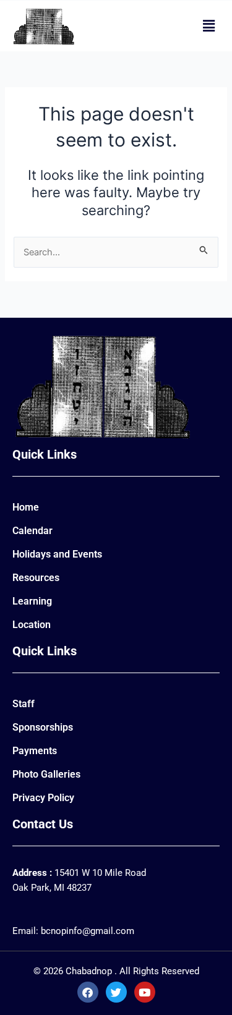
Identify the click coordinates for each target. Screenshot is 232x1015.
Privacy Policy (43, 798)
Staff (23, 704)
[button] (209, 25)
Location (31, 625)
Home (25, 507)
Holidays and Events (57, 554)
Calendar (32, 531)
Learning (32, 601)
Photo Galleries (46, 774)
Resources (35, 578)
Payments (34, 751)
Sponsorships (42, 727)
